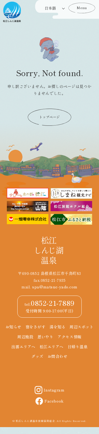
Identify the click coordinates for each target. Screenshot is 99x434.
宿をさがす (36, 326)
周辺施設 (25, 336)
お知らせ (13, 326)
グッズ (37, 356)
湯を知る (57, 326)
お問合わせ (58, 356)
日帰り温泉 (78, 346)
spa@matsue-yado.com (55, 287)
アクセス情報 (69, 336)
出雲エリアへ (23, 346)
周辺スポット (82, 326)
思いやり (45, 336)
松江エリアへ (52, 346)
